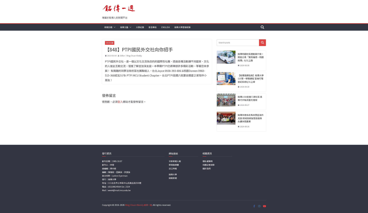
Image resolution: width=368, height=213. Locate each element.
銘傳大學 (173, 174)
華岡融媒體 (174, 164)
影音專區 (153, 27)
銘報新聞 (173, 178)
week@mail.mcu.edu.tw (119, 190)
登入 (120, 101)
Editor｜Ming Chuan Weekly (131, 55)
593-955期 (109, 43)
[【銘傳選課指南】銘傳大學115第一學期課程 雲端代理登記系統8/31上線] (226, 82)
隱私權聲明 (208, 161)
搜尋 (262, 42)
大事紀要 (140, 27)
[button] (114, 27)
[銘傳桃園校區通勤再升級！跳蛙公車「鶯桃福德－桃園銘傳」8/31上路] (226, 60)
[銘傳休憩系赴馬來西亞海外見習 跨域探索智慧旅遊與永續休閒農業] (226, 121)
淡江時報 (173, 168)
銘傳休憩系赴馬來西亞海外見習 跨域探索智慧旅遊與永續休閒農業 (251, 118)
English (165, 27)
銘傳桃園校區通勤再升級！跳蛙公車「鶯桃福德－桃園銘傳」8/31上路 (251, 57)
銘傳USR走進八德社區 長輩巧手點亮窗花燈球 (250, 98)
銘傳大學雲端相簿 (182, 27)
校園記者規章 (209, 164)
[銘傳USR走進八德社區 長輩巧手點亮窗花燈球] (226, 102)
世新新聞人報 (175, 161)
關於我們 (207, 168)
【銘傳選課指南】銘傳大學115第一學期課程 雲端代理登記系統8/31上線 (251, 78)
